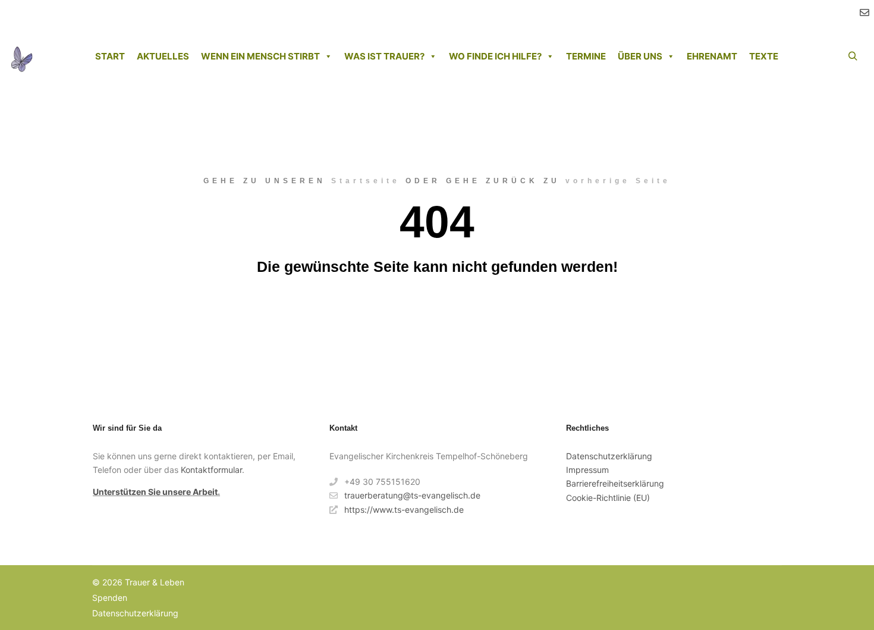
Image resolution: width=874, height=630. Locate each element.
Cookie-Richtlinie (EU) (608, 498)
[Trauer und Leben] (21, 56)
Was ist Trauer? (384, 56)
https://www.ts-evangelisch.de (404, 509)
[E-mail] (864, 12)
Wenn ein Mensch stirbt (260, 56)
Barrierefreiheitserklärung (615, 483)
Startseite (365, 181)
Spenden (109, 598)
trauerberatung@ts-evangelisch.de (412, 495)
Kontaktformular (211, 470)
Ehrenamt (712, 56)
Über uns (640, 56)
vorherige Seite (618, 181)
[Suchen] (852, 56)
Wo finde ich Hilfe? (495, 56)
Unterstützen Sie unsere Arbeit (155, 492)
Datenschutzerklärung (609, 456)
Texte (763, 56)
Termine (586, 56)
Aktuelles (163, 56)
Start (110, 56)
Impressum (587, 470)
